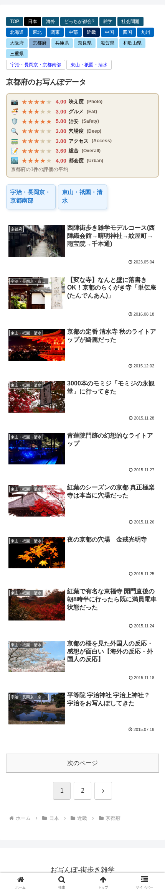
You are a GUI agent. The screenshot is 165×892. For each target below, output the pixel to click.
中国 (109, 32)
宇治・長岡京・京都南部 (35, 65)
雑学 (107, 21)
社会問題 (130, 21)
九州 (145, 32)
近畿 (91, 32)
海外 (50, 21)
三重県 (17, 53)
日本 (32, 21)
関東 (55, 32)
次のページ (82, 763)
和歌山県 (132, 43)
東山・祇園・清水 (89, 65)
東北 (37, 32)
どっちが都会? (79, 21)
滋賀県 (107, 43)
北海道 (17, 32)
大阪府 (17, 43)
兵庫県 (62, 43)
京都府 (39, 43)
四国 (127, 32)
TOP (14, 21)
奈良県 (85, 43)
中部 (73, 32)
